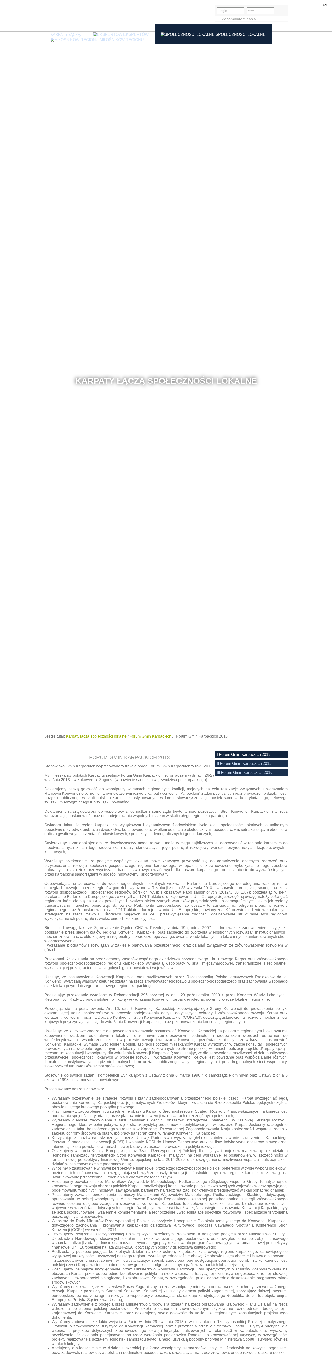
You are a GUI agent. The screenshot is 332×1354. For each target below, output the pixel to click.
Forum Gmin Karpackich (150, 736)
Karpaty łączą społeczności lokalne (96, 736)
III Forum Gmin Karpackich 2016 (244, 772)
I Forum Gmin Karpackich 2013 (244, 754)
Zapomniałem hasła (239, 19)
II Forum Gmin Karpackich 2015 (244, 763)
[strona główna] (67, 16)
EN (325, 4)
